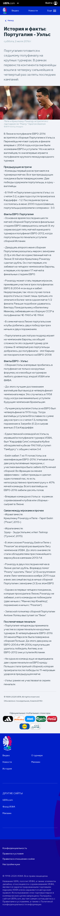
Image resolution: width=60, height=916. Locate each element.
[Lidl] (24, 726)
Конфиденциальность (15, 848)
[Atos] (30, 719)
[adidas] (8, 719)
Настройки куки (11, 864)
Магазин (35, 762)
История (7, 769)
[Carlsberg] (41, 719)
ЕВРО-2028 (5, 11)
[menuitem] (17, 10)
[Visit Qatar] (35, 726)
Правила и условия (13, 854)
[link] (15, 10)
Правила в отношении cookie (19, 859)
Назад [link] (11, 20)
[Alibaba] (19, 719)
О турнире (37, 756)
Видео (6, 756)
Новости (7, 762)
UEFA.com (8, 800)
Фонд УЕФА (9, 807)
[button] (51, 10)
